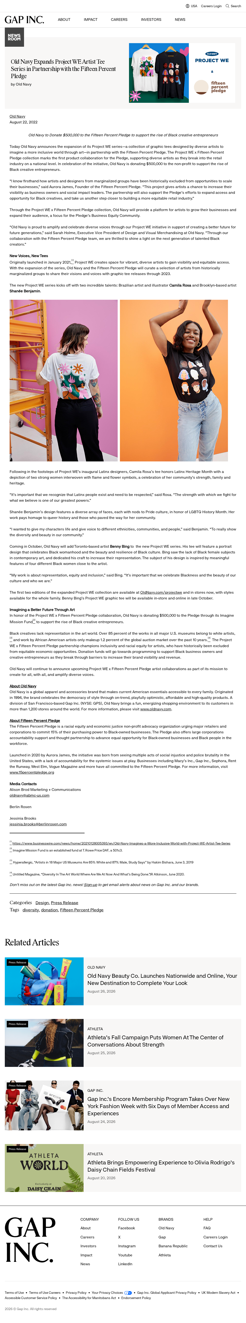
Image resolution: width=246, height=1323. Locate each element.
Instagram (127, 1246)
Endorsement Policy (136, 1298)
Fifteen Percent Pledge (82, 910)
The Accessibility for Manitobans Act (89, 1298)
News (180, 19)
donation (49, 910)
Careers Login (211, 6)
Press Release (64, 902)
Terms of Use (14, 1292)
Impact (91, 19)
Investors (151, 19)
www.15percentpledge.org (32, 772)
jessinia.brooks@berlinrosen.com (38, 824)
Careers (119, 19)
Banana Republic (173, 1246)
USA (191, 6)
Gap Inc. (95, 1090)
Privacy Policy (76, 1292)
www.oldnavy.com (155, 709)
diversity (31, 910)
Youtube (125, 1255)
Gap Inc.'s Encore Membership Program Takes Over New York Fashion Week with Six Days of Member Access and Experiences (158, 1106)
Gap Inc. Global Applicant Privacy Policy (166, 1292)
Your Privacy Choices (107, 1292)
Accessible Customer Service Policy (31, 1298)
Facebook (126, 1228)
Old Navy (17, 116)
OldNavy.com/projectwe (161, 592)
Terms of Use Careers (45, 1292)
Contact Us (212, 1246)
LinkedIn (125, 1264)
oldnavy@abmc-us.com (29, 795)
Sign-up (90, 884)
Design (42, 902)
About (64, 19)
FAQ (207, 1228)
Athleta (95, 1029)
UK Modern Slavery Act (218, 1292)
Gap (162, 1237)
